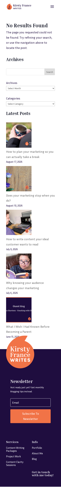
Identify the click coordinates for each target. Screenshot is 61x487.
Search (49, 71)
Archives (11, 83)
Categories (13, 98)
